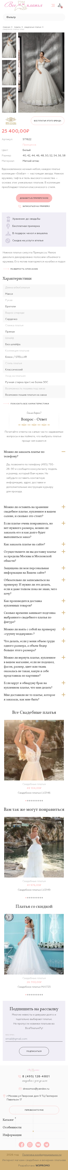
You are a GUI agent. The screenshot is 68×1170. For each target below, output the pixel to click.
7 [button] (36, 800)
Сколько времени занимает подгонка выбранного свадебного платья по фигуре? (29, 617)
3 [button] (29, 800)
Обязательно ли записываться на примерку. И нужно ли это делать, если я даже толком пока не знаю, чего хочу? (30, 586)
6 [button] (35, 800)
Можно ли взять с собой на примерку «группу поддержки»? (30, 631)
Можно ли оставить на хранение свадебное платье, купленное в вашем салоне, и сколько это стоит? (30, 511)
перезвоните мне (34, 1110)
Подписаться (34, 1051)
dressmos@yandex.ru (36, 1088)
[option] (9, 45)
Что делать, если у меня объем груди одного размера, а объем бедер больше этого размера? (29, 645)
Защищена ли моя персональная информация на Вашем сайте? (26, 570)
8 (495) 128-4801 (36, 1076)
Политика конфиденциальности (41, 1154)
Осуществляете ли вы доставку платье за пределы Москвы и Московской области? (30, 556)
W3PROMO (43, 1165)
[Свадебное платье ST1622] (41, 72)
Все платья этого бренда (47, 121)
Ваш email (10, 1035)
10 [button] (42, 800)
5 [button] (33, 800)
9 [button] (40, 800)
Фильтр (11, 17)
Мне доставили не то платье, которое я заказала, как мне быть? (29, 697)
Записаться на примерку (36, 206)
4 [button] (31, 800)
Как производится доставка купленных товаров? (23, 603)
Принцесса (29, 144)
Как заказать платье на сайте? (24, 544)
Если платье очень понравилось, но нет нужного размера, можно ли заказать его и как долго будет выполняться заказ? (28, 530)
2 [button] (27, 800)
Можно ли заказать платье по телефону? (24, 454)
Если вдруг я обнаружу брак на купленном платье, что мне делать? (28, 685)
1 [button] (25, 800)
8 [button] (38, 800)
